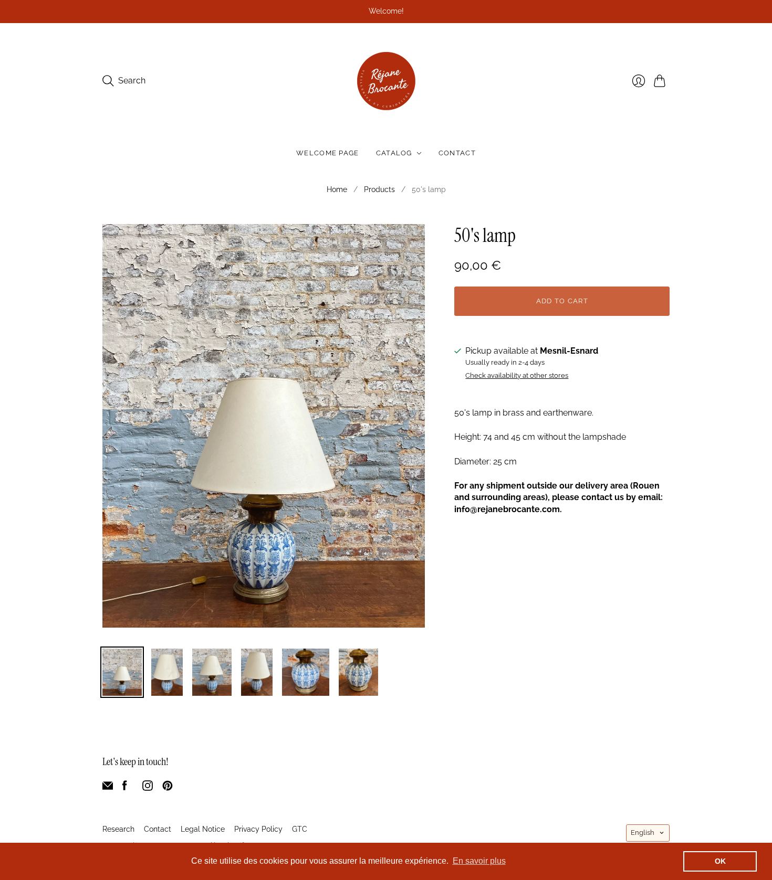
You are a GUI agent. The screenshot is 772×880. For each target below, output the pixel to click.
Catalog (394, 153)
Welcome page (327, 153)
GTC (299, 829)
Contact (457, 153)
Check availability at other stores (516, 375)
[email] (107, 788)
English (642, 832)
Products (379, 189)
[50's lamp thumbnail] (122, 672)
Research (118, 829)
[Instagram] (147, 788)
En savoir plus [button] (479, 860)
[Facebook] (124, 788)
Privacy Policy (258, 829)
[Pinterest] (167, 788)
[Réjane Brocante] (386, 81)
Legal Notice (203, 829)
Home (337, 189)
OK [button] (720, 861)
